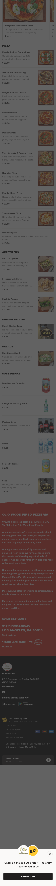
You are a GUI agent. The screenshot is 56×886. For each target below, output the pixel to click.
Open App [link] (28, 876)
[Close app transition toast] (50, 854)
